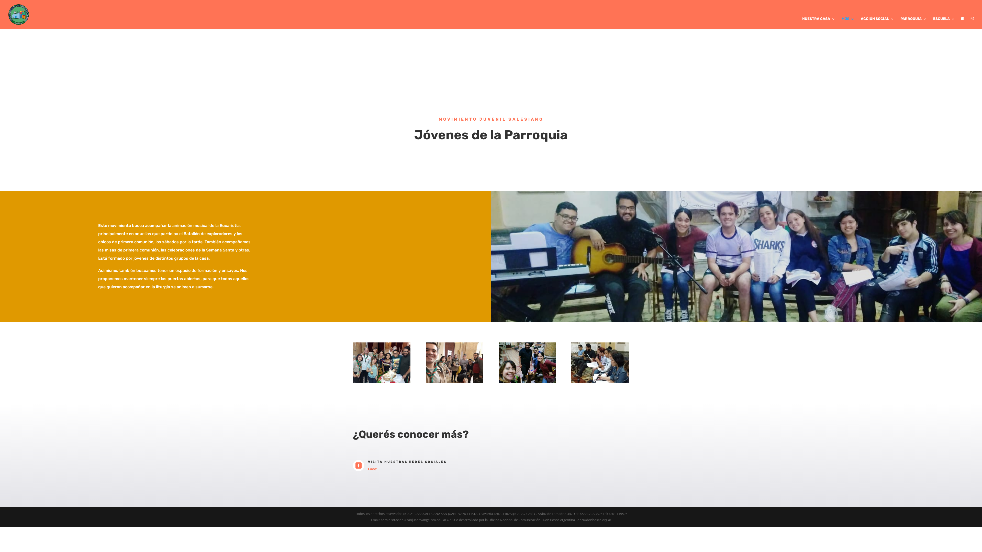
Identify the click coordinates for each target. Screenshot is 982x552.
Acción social (875, 19)
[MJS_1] (381, 381)
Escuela (941, 19)
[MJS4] (527, 381)
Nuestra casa (816, 19)
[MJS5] (600, 381)
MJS (845, 19)
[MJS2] (454, 381)
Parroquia (911, 19)
